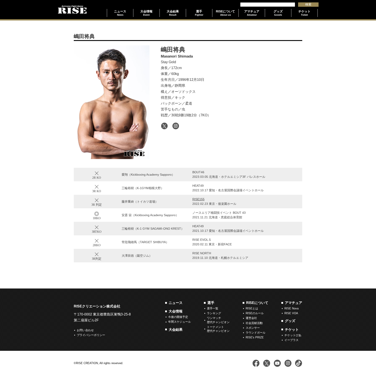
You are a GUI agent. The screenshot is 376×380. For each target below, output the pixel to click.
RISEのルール (255, 313)
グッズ (290, 321)
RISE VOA (291, 313)
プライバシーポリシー (91, 335)
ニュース (176, 303)
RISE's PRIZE (255, 337)
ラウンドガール (255, 332)
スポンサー (253, 327)
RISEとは (252, 308)
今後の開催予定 (178, 317)
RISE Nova (291, 308)
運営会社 (251, 318)
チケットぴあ (292, 335)
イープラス (291, 340)
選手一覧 (212, 308)
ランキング (214, 313)
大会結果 (176, 329)
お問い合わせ (85, 330)
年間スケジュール (179, 321)
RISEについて (257, 303)
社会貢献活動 (254, 323)
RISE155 (198, 199)
